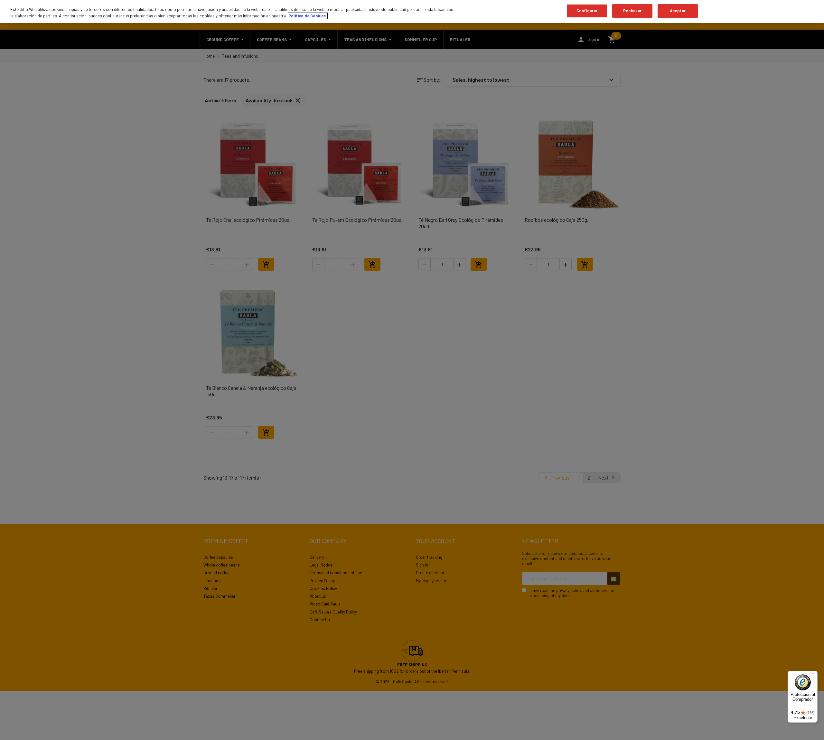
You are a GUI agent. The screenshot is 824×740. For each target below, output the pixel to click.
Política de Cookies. (307, 15)
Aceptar (678, 10)
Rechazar (632, 10)
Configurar (586, 10)
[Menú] (814, 675)
